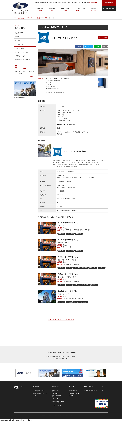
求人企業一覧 (19, 44)
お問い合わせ (88, 386)
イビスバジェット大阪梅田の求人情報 (36, 18)
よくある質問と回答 (38, 390)
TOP (15, 18)
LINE (97, 46)
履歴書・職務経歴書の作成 (39, 393)
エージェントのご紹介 (21, 52)
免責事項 (71, 395)
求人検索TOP (19, 33)
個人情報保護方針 (74, 393)
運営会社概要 (73, 390)
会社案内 (93, 8)
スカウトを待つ (65, 8)
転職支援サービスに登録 (22, 59)
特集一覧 (55, 390)
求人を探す (52, 8)
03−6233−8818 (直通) (53, 356)
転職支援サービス (20, 56)
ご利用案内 (40, 8)
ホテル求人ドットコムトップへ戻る (61, 319)
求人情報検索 (57, 395)
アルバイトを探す (80, 8)
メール (106, 46)
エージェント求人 (20, 48)
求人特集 (17, 40)
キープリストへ (31, 76)
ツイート (88, 46)
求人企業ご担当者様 (108, 8)
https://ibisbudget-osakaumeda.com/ (67, 210)
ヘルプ (34, 395)
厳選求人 (17, 36)
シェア (79, 46)
